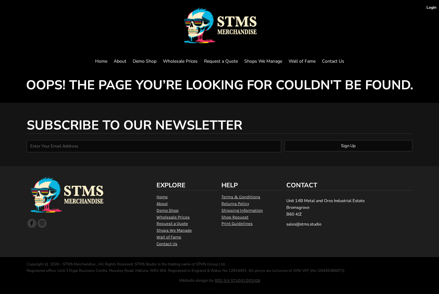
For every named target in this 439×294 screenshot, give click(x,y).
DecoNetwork (228, 289)
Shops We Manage (174, 230)
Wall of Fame (169, 237)
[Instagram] (42, 223)
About (162, 203)
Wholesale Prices (173, 217)
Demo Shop (168, 210)
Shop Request (234, 217)
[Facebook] (31, 223)
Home (162, 196)
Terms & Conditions (240, 196)
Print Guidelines (237, 223)
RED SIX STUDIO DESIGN (237, 280)
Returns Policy (235, 203)
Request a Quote (172, 223)
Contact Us (167, 243)
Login (431, 7)
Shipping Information (242, 210)
